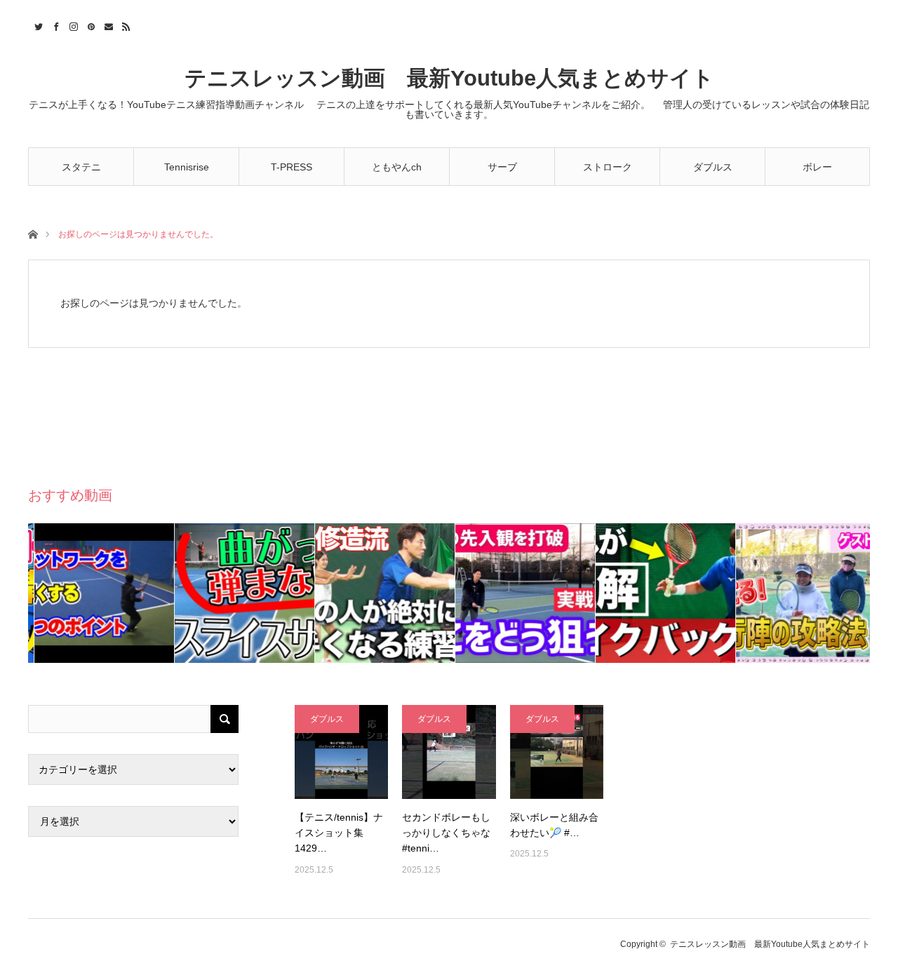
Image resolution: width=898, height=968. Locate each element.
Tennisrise (186, 167)
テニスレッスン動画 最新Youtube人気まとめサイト (449, 78)
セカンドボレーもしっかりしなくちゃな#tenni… (446, 833)
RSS (124, 24)
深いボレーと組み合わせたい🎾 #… (554, 825)
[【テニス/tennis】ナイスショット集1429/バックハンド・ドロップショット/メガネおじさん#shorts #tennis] (341, 751)
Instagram (72, 24)
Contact (107, 24)
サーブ (502, 167)
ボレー (817, 167)
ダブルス (712, 167)
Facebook (54, 24)
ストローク (607, 167)
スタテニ (81, 167)
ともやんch (397, 167)
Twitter (37, 24)
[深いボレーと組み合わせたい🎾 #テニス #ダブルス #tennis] (556, 751)
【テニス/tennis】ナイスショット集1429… (339, 833)
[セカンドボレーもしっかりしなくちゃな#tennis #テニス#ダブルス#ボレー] (448, 751)
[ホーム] (32, 233)
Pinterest (89, 24)
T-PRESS (291, 167)
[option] (98, 593)
